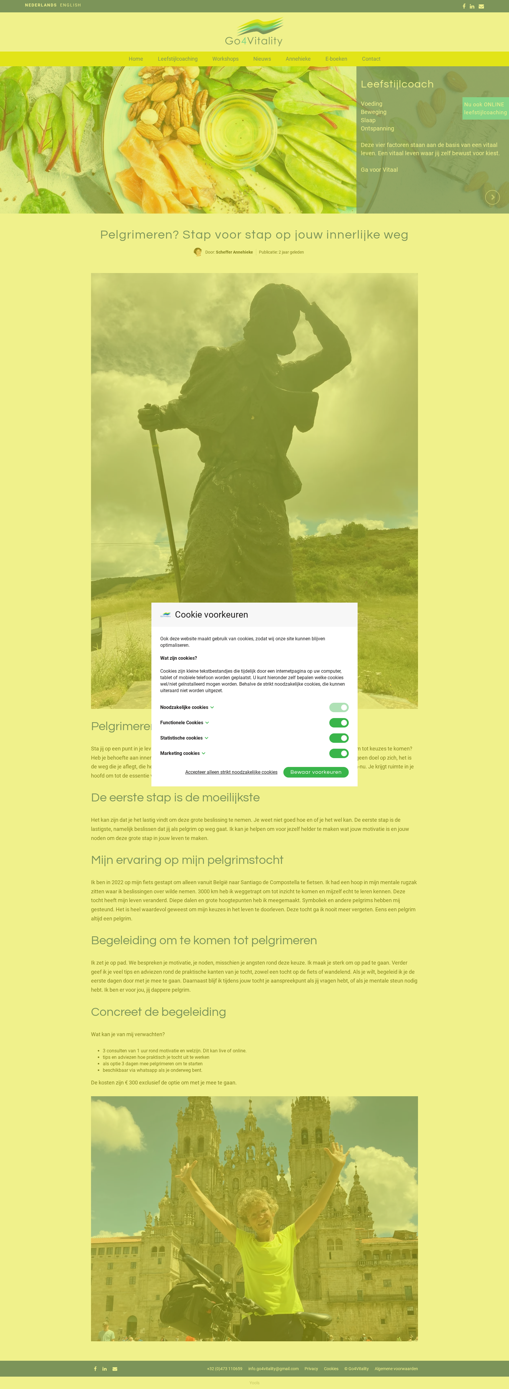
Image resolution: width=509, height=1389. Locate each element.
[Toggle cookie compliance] (339, 722)
